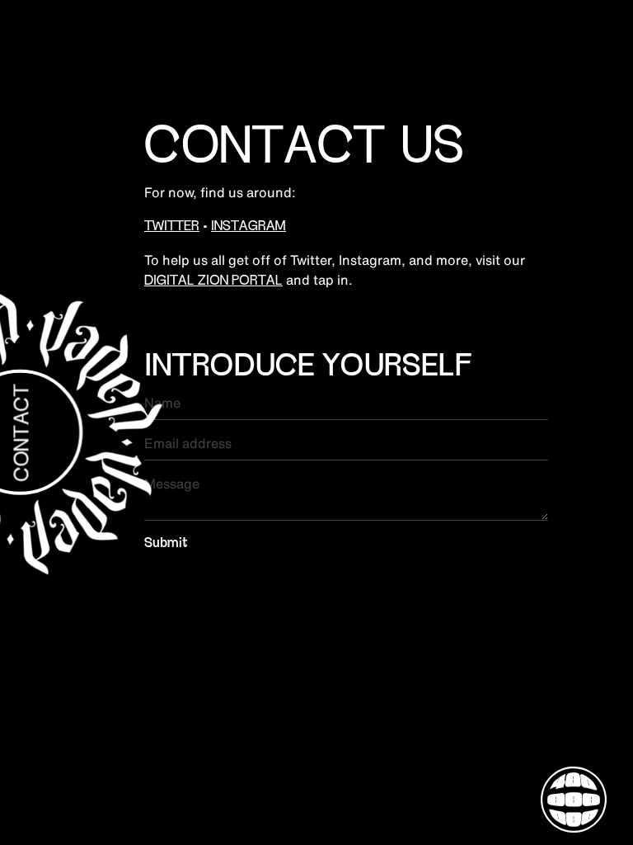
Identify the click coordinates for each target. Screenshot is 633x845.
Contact (24, 433)
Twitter (171, 227)
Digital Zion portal (213, 281)
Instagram (248, 227)
